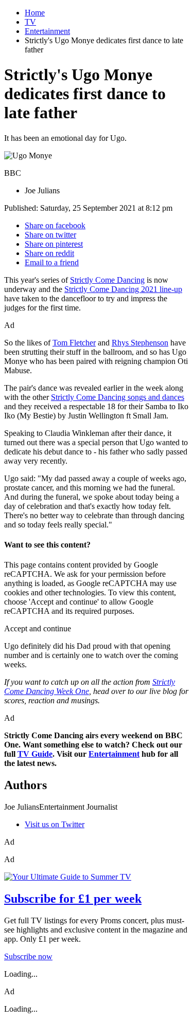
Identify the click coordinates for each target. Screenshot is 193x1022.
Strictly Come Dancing (107, 280)
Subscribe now (28, 956)
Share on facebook (55, 225)
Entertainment (47, 31)
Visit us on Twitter (54, 824)
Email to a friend (52, 262)
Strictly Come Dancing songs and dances (117, 397)
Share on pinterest (54, 244)
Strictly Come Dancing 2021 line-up (123, 289)
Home (35, 12)
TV (30, 21)
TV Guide (34, 754)
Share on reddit (49, 253)
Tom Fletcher (74, 342)
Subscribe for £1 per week (73, 898)
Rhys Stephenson (140, 342)
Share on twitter (50, 234)
